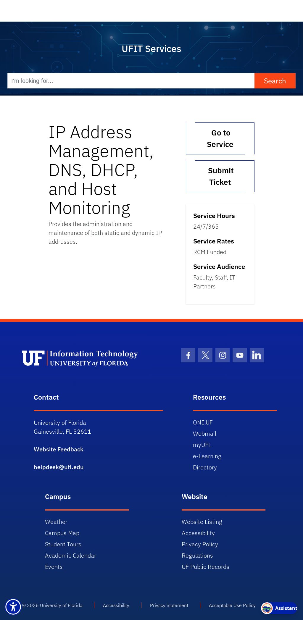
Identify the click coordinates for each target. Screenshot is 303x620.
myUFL (202, 445)
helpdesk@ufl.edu (59, 467)
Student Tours (63, 544)
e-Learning (207, 456)
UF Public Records (205, 567)
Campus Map (62, 533)
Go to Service (220, 138)
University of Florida (61, 605)
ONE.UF (203, 422)
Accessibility (198, 533)
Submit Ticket (220, 176)
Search (275, 80)
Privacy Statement (169, 605)
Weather (56, 522)
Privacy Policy (200, 544)
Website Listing (202, 522)
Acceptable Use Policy (232, 605)
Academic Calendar (70, 555)
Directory (205, 467)
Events (54, 567)
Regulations (197, 555)
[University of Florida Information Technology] (87, 358)
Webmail (204, 433)
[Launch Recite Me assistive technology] (13, 606)
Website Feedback (58, 449)
